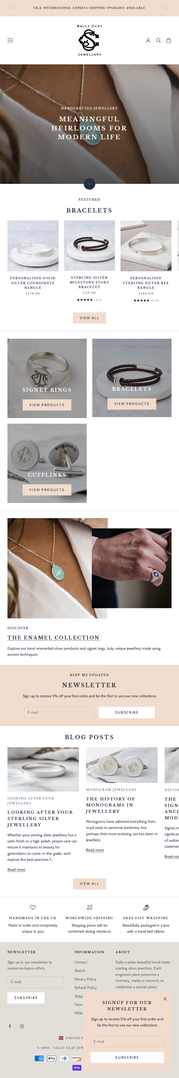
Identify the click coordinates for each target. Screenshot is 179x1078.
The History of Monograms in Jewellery (110, 805)
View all (90, 318)
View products (47, 405)
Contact (81, 962)
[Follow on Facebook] (9, 1026)
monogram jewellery (111, 790)
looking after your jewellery (30, 801)
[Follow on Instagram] (22, 1026)
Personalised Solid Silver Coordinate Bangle (33, 283)
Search (80, 970)
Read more (16, 869)
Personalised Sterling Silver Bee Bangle (146, 283)
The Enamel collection (53, 638)
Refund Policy (86, 987)
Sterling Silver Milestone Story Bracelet (89, 282)
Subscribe (127, 1057)
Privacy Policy (85, 979)
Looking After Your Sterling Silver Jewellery (40, 818)
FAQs (79, 1013)
